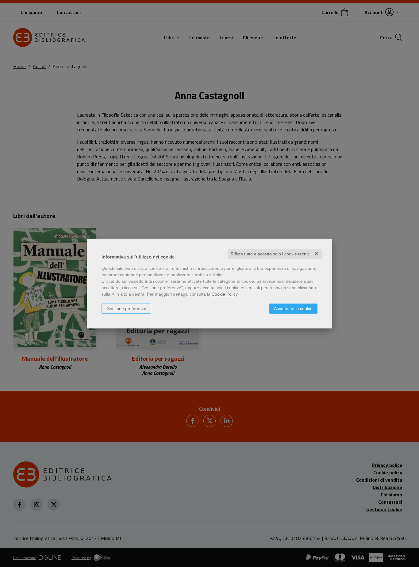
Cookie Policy (224, 294)
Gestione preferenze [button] (126, 308)
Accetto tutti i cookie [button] (293, 308)
